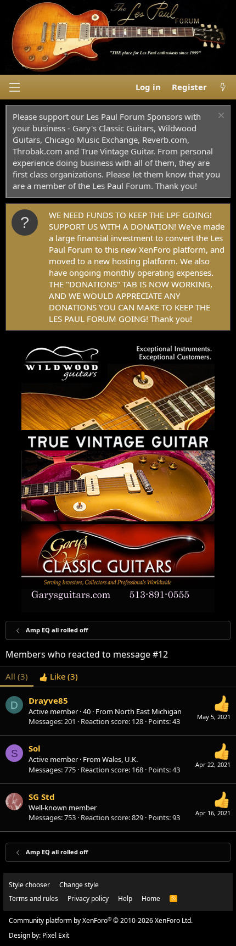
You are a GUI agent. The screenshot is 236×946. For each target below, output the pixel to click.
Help (125, 898)
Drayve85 (48, 700)
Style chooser (29, 884)
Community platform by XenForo (101, 920)
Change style (79, 884)
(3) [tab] (16, 676)
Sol (35, 748)
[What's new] (223, 87)
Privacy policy (88, 898)
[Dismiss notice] (219, 117)
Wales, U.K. (120, 759)
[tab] (58, 676)
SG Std (42, 796)
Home (151, 898)
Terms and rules (33, 898)
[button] (14, 87)
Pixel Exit (55, 935)
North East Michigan (148, 711)
